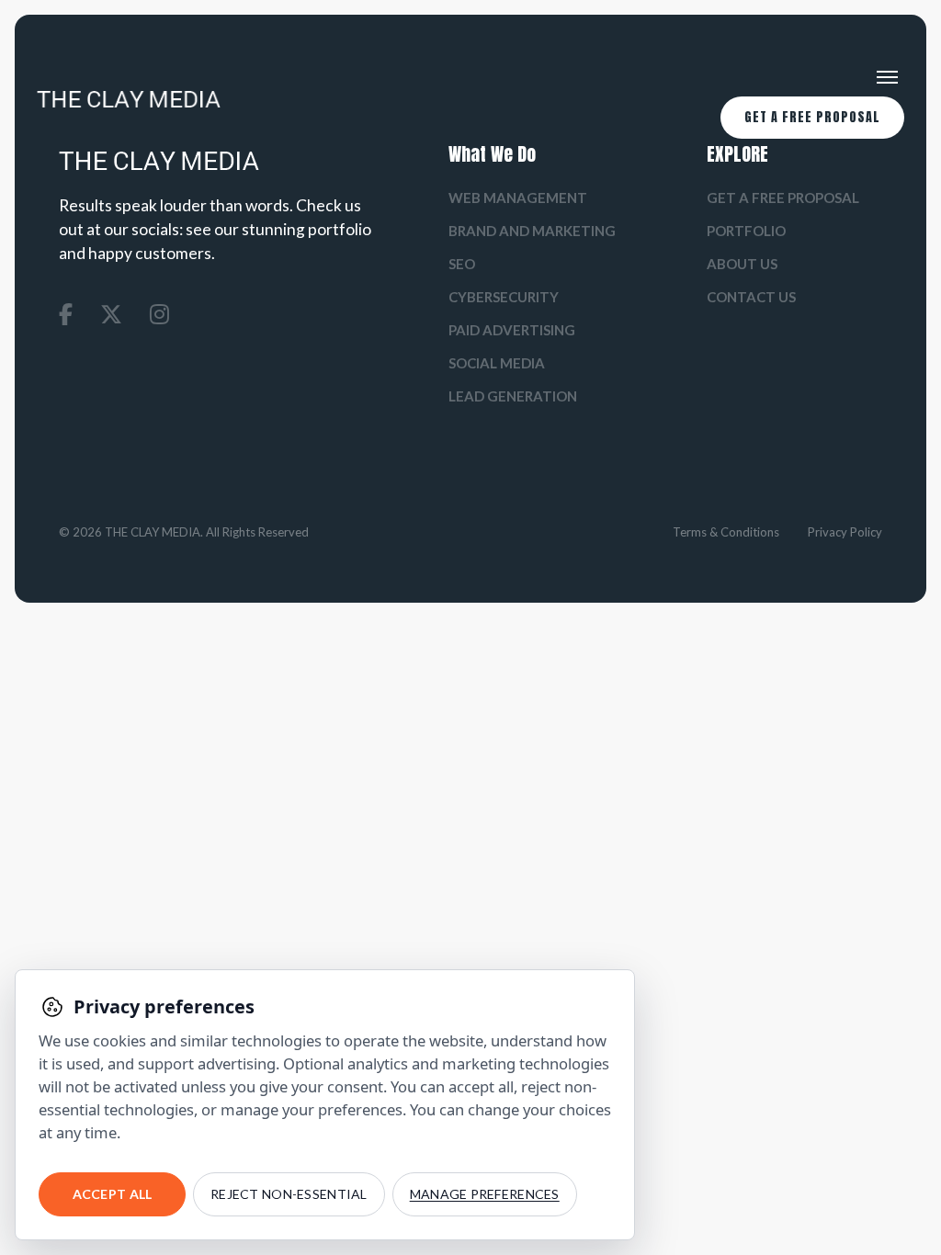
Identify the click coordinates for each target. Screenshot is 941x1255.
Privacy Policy (845, 532)
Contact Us (751, 296)
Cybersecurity (503, 296)
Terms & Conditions (726, 532)
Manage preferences (485, 1194)
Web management (517, 197)
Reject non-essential (289, 1194)
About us (742, 263)
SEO (461, 263)
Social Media (496, 363)
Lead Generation (512, 396)
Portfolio (746, 230)
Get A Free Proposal (812, 117)
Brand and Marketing (532, 230)
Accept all (113, 1194)
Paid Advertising (511, 330)
